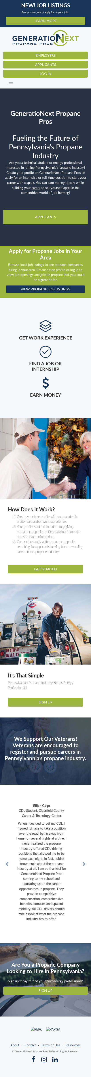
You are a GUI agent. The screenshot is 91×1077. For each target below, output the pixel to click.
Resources (73, 1030)
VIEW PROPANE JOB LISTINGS (45, 289)
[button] (7, 856)
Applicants (45, 64)
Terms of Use (50, 1030)
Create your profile (20, 173)
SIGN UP (46, 702)
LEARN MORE (45, 21)
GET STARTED (45, 569)
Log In (45, 74)
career (36, 188)
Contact (30, 1030)
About (14, 1030)
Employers (46, 55)
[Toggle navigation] (47, 83)
